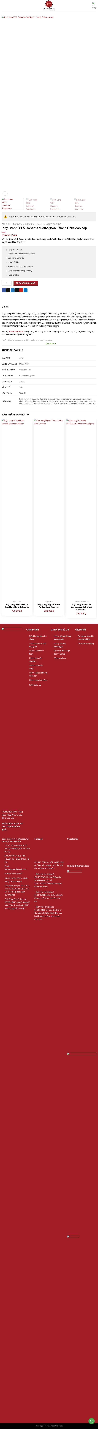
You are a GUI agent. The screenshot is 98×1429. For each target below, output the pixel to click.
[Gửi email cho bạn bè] (17, 290)
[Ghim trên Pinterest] (21, 290)
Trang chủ (6, 224)
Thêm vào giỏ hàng (25, 283)
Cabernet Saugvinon (53, 224)
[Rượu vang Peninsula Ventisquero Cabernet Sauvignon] (81, 509)
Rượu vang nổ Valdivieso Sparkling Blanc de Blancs (17, 605)
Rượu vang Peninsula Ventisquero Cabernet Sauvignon (81, 607)
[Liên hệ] (91, 1421)
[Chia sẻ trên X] (8, 290)
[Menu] (3, 5)
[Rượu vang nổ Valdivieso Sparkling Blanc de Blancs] (17, 509)
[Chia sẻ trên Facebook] (4, 290)
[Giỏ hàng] (94, 5)
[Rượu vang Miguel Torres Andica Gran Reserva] (49, 509)
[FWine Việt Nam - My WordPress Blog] (49, 5)
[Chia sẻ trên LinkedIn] (25, 290)
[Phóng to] (5, 193)
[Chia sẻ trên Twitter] (13, 290)
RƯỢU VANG (17, 224)
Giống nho (29, 224)
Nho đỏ (39, 224)
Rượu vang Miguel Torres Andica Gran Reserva (49, 605)
